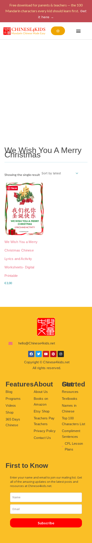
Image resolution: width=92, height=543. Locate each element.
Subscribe (46, 523)
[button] (78, 30)
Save (14, 188)
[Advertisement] (46, 87)
